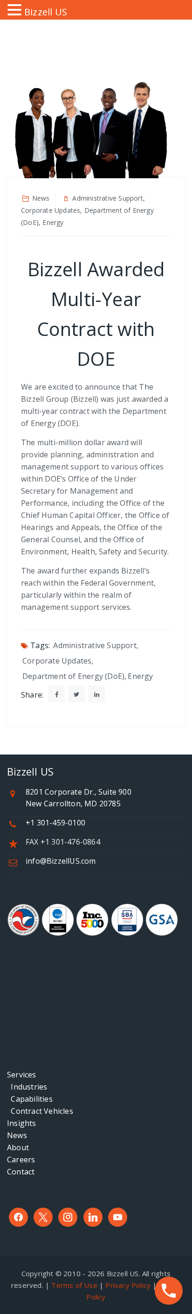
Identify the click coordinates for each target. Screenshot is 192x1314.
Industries (27, 1087)
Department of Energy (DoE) (73, 676)
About (18, 1147)
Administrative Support (94, 645)
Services (21, 1074)
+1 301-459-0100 (55, 823)
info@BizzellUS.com (61, 861)
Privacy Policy (128, 1285)
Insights (21, 1123)
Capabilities (30, 1099)
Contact (20, 1172)
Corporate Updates (56, 661)
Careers (21, 1159)
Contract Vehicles (40, 1111)
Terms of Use (74, 1285)
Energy (140, 676)
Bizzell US (45, 12)
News (17, 1135)
